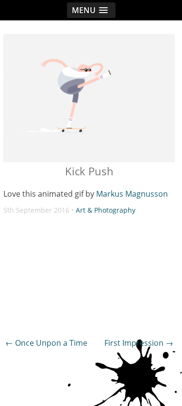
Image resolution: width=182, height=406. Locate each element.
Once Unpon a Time (46, 343)
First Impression (138, 343)
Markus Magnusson (132, 193)
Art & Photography (105, 210)
